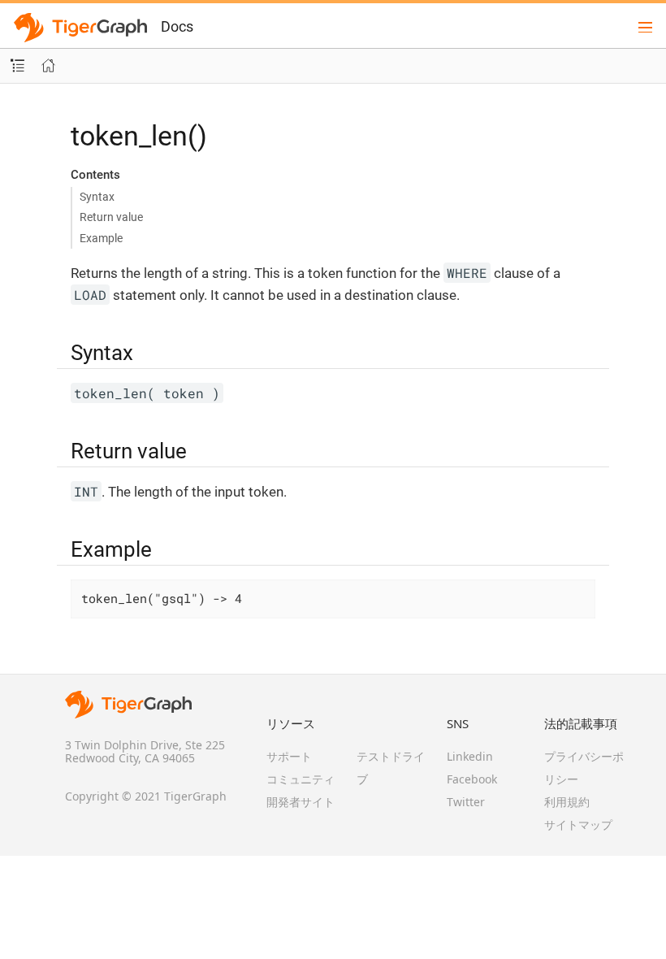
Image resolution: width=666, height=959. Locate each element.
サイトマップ (578, 824)
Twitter (466, 801)
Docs (177, 26)
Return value (111, 216)
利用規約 (567, 801)
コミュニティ (300, 779)
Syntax (97, 196)
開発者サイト (300, 801)
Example (101, 238)
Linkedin (470, 756)
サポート (289, 756)
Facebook (472, 779)
